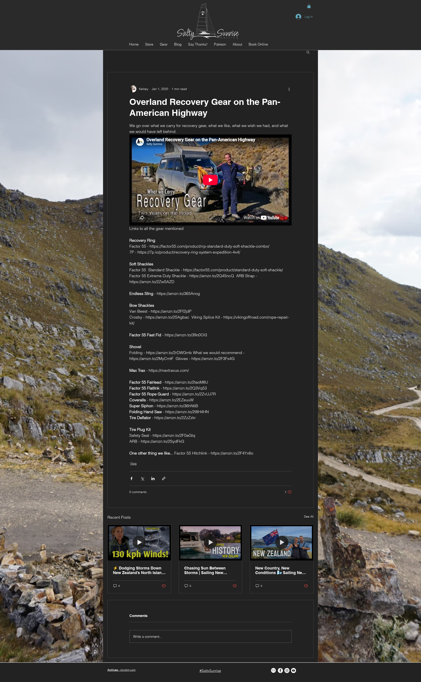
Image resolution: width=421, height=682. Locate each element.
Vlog (133, 463)
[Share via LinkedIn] (153, 478)
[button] (309, 6)
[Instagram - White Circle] (286, 670)
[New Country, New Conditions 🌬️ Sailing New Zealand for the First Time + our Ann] (281, 542)
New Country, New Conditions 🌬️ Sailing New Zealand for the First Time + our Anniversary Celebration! (281, 570)
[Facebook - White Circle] (280, 670)
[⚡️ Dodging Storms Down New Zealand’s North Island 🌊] (139, 542)
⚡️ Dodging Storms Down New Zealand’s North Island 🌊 (138, 570)
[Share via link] (164, 478)
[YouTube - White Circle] (293, 670)
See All (309, 516)
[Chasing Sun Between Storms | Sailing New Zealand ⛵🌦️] (210, 542)
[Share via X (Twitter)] (142, 478)
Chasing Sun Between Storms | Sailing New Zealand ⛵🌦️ (205, 570)
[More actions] (289, 89)
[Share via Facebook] (131, 478)
